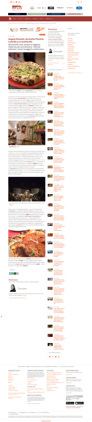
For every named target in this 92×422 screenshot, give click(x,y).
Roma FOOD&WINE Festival (54, 374)
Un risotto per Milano (52, 387)
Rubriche (27, 18)
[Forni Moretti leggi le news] (51, 8)
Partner (35, 18)
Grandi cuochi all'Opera (53, 379)
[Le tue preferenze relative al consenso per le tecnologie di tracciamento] (1, 316)
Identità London (51, 376)
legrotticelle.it (40, 160)
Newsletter (49, 18)
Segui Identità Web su (54, 352)
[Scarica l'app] (70, 403)
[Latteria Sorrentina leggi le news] (79, 8)
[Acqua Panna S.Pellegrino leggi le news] (32, 8)
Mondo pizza (22, 23)
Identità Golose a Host (52, 381)
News (9, 382)
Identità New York (51, 377)
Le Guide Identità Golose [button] (74, 14)
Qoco (48, 385)
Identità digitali (56, 14)
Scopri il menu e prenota (33, 403)
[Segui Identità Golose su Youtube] (19, 2)
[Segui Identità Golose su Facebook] (11, 2)
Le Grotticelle (17, 153)
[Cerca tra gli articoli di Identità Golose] (78, 2)
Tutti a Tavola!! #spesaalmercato (55, 382)
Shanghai (49, 389)
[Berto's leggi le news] (60, 8)
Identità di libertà (51, 384)
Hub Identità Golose (36, 14)
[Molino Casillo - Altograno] (41, 8)
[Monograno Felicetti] (69, 8)
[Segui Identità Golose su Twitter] (16, 2)
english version (42, 34)
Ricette (20, 18)
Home (10, 23)
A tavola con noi (51, 390)
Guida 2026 (69, 374)
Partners (10, 381)
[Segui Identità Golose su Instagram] (14, 2)
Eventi (41, 18)
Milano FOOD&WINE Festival (54, 373)
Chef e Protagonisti (13, 374)
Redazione (11, 379)
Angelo (29, 109)
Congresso (17, 14)
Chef (14, 18)
